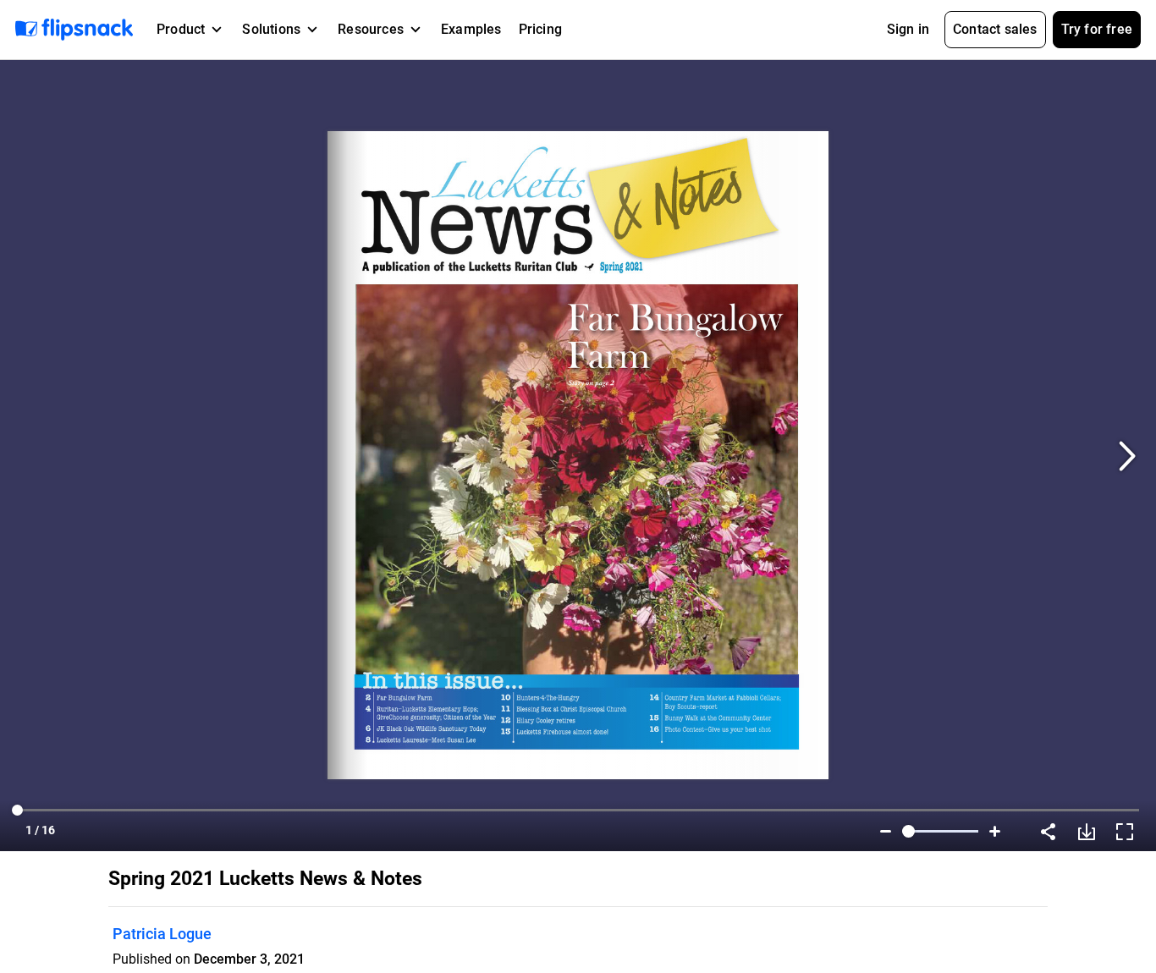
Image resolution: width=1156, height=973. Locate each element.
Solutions (271, 29)
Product (181, 29)
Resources (371, 29)
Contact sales (995, 29)
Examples (471, 29)
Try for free (1096, 29)
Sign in (908, 29)
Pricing (540, 29)
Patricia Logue (162, 934)
